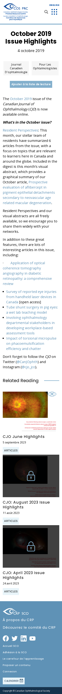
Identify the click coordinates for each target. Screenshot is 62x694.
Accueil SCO (11, 646)
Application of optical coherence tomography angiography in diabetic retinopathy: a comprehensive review (27, 273)
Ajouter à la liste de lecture (31, 84)
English (54, 5)
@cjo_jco (28, 367)
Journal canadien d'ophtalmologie (16, 68)
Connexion (10, 671)
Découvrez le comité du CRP (29, 627)
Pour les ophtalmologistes (45, 66)
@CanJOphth (27, 361)
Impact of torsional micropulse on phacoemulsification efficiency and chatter (31, 343)
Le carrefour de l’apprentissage (23, 658)
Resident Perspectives (20, 130)
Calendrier (11, 681)
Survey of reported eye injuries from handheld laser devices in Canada (31, 296)
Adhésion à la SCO (15, 652)
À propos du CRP (18, 619)
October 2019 (21, 98)
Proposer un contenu (16, 665)
